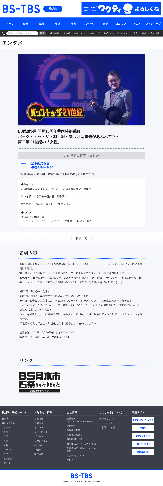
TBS (143, 428)
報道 (57, 23)
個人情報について (76, 455)
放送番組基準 (73, 430)
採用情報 (71, 426)
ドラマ (10, 23)
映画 (25, 23)
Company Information (80, 421)
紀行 (41, 23)
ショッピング (93, 33)
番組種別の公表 (74, 439)
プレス (70, 460)
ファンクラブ (153, 23)
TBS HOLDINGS (143, 420)
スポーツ (89, 23)
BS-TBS (21, 8)
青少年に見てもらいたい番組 (81, 443)
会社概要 (71, 418)
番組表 (53, 8)
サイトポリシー (107, 423)
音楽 (105, 23)
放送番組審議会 (74, 434)
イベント (78, 33)
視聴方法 (54, 33)
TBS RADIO (143, 436)
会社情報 (154, 33)
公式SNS (108, 33)
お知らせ (38, 423)
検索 (42, 33)
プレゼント (121, 33)
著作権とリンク (107, 418)
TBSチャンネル (143, 444)
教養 (73, 23)
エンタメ (121, 23)
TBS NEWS (143, 452)
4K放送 (66, 33)
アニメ (137, 23)
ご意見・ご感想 (139, 33)
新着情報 (38, 418)
